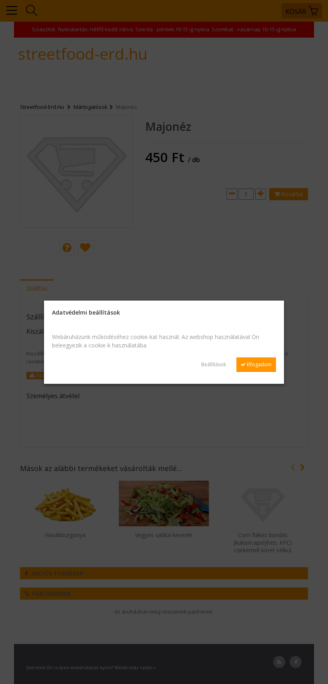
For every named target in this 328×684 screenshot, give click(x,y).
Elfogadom (259, 364)
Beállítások (213, 364)
